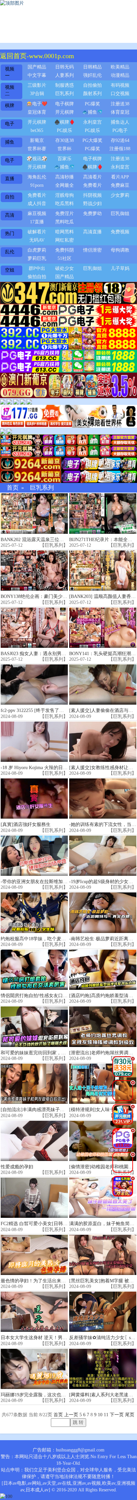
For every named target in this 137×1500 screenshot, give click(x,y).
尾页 (129, 1414)
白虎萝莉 (37, 250)
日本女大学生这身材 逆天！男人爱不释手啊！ (48, 1337)
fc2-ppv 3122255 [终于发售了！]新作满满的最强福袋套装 (59, 710)
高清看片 (92, 176)
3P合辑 (37, 93)
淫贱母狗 (64, 195)
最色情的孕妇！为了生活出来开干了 (38, 1280)
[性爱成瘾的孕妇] (34, 1141)
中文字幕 (37, 75)
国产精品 (37, 66)
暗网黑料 (64, 231)
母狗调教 (120, 250)
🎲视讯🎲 (37, 158)
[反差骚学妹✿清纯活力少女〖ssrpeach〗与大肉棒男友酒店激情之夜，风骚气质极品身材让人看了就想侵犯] (102, 1312)
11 (106, 1414)
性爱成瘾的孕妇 (17, 1166)
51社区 (64, 258)
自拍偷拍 (92, 85)
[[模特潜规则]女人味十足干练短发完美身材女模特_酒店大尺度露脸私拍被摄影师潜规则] (102, 1084)
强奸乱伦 (92, 75)
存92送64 (120, 140)
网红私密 (64, 240)
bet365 (37, 130)
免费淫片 (64, 213)
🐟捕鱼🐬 (92, 112)
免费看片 (92, 185)
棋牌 (9, 105)
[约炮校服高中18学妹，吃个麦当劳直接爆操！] (34, 912)
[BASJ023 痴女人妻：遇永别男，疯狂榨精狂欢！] (34, 628)
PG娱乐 (64, 130)
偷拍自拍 (37, 276)
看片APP (120, 176)
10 (100, 1414)
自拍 (9, 196)
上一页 (71, 1414)
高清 (9, 215)
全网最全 (64, 185)
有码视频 (120, 85)
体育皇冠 (120, 112)
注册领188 (119, 148)
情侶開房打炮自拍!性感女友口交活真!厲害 (44, 995)
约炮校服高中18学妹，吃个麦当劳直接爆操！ (47, 938)
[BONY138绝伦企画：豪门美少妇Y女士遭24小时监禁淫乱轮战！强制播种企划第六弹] (34, 570)
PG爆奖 (92, 103)
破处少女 (64, 268)
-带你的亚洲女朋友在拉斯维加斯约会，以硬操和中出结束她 (62, 881)
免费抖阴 (64, 250)
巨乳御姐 (120, 213)
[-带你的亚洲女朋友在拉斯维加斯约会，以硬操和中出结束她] (34, 856)
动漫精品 (120, 75)
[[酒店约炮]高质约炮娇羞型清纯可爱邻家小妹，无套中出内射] (102, 970)
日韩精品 (92, 66)
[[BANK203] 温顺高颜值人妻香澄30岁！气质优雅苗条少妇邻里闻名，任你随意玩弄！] (102, 570)
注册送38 (120, 103)
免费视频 (120, 231)
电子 (9, 123)
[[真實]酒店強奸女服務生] (34, 798)
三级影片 (37, 85)
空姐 (9, 270)
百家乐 (64, 158)
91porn (37, 185)
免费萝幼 (92, 213)
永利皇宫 (92, 122)
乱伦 (9, 251)
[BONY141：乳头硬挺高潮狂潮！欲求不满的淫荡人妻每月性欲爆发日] (102, 628)
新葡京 (37, 140)
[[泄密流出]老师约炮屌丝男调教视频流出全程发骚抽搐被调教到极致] (102, 1026)
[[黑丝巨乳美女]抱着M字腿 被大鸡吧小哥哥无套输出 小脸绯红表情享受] (102, 1255)
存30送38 (64, 140)
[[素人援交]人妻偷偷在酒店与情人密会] (102, 684)
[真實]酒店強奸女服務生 (26, 824)
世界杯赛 (37, 148)
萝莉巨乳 (37, 258)
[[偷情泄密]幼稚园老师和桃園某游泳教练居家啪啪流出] (102, 1141)
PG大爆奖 (92, 140)
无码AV (37, 240)
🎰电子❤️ (37, 103)
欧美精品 (120, 66)
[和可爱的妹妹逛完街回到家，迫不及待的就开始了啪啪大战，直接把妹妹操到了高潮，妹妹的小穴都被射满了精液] (34, 1026)
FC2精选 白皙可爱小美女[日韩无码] (37, 1223)
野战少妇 (92, 203)
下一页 (117, 1414)
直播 (9, 178)
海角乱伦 (37, 176)
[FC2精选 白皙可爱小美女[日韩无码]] (34, 1198)
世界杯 (64, 148)
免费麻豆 (120, 185)
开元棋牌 (64, 112)
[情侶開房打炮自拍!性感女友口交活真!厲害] (34, 970)
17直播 (37, 221)
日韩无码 (64, 66)
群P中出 (37, 268)
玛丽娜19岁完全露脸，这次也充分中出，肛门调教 (52, 1394)
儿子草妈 (120, 268)
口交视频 (120, 93)
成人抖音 (37, 203)
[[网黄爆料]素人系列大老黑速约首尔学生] (102, 1369)
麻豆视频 (37, 213)
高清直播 (92, 231)
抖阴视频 (92, 195)
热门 (9, 233)
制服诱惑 (64, 85)
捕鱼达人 (120, 122)
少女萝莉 (120, 195)
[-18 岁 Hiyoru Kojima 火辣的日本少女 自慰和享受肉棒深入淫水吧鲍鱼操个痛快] (34, 742)
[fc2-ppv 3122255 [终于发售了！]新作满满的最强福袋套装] (34, 684)
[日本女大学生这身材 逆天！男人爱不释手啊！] (34, 1312)
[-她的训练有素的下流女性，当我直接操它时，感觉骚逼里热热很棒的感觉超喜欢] (102, 798)
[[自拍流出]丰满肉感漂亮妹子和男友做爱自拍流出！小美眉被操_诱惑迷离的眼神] (34, 1084)
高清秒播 (64, 176)
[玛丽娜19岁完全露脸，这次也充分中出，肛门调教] (34, 1369)
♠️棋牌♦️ (64, 122)
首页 (13, 488)
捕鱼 (9, 142)
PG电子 (120, 130)
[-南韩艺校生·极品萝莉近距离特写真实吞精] (102, 912)
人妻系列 (64, 75)
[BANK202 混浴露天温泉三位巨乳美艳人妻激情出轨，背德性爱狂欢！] (34, 513)
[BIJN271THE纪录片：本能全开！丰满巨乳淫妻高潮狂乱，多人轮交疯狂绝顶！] (102, 513)
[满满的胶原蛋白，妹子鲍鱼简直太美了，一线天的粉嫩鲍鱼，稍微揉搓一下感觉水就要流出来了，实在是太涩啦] (102, 1198)
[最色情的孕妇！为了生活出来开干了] (34, 1255)
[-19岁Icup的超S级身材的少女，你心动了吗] (102, 856)
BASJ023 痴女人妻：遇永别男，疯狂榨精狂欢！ (50, 653)
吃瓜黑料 (64, 203)
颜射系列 (92, 93)
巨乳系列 (64, 93)
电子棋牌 (64, 103)
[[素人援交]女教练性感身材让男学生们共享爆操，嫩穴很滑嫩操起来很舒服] (102, 742)
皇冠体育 (37, 112)
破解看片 (37, 231)
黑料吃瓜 (64, 221)
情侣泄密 (92, 250)
